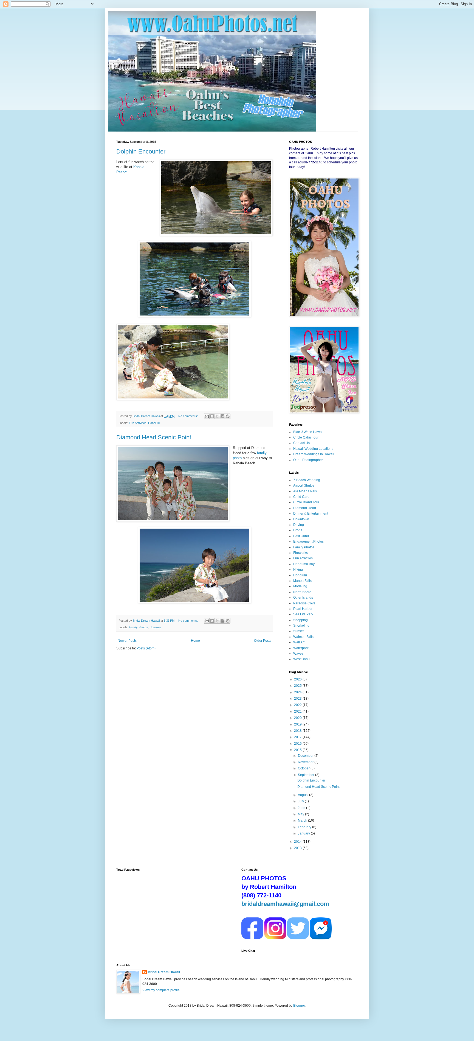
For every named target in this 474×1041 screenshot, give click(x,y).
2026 (298, 679)
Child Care (301, 497)
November (306, 762)
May (301, 814)
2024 (298, 692)
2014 (298, 842)
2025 (298, 686)
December (306, 756)
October (304, 768)
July (301, 801)
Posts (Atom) (146, 648)
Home (195, 641)
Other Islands (303, 597)
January (304, 833)
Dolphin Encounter (140, 151)
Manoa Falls (302, 581)
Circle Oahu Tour (305, 437)
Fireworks (300, 553)
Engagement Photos (308, 541)
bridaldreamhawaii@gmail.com (285, 903)
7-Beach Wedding (306, 480)
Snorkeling (301, 625)
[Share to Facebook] (222, 416)
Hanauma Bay (304, 564)
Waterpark (301, 648)
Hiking (298, 569)
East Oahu (301, 536)
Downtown (301, 519)
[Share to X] (217, 416)
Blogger (299, 1005)
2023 (298, 698)
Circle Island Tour (306, 502)
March (303, 820)
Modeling (300, 586)
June (302, 808)
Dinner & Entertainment (310, 513)
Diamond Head (304, 508)
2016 (298, 744)
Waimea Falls (303, 637)
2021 (298, 711)
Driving (298, 525)
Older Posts (262, 641)
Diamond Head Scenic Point (153, 437)
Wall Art (298, 642)
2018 (298, 731)
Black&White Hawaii (308, 432)
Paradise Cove (304, 603)
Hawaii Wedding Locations (313, 449)
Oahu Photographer (308, 460)
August (303, 795)
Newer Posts (127, 641)
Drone (298, 530)
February (305, 827)
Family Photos (138, 627)
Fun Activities (137, 423)
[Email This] (207, 416)
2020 (298, 718)
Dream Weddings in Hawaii (313, 454)
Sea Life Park (303, 614)
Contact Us (301, 443)
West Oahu (301, 659)
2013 (298, 848)
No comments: (188, 416)
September (306, 775)
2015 (298, 750)
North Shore (302, 592)
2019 (298, 724)
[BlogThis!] (212, 416)
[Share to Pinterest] (227, 416)
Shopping (300, 620)
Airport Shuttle (303, 485)
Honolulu (154, 423)
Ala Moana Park (305, 491)
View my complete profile (161, 990)
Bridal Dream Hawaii (164, 972)
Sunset (298, 631)
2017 (298, 737)
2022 (298, 705)
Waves (298, 653)
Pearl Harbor (302, 609)
